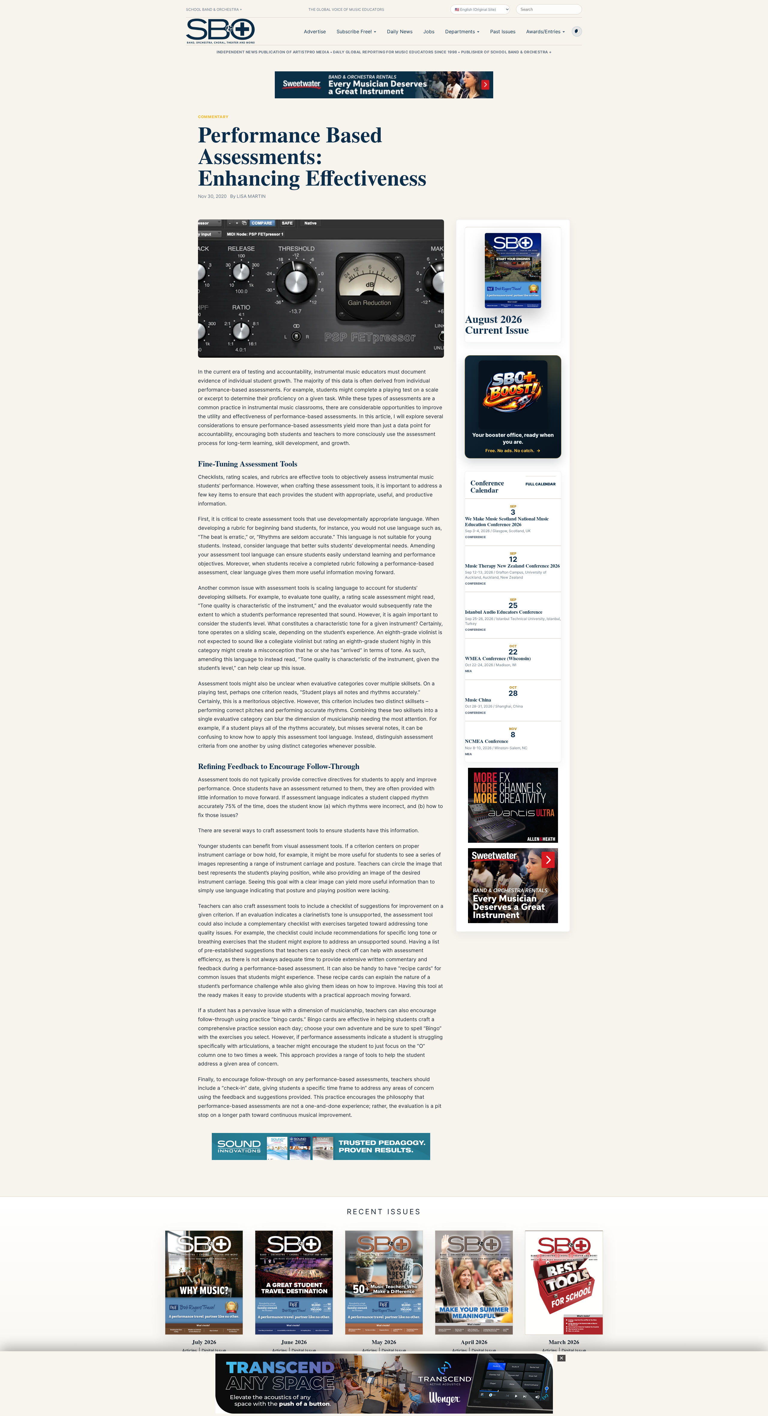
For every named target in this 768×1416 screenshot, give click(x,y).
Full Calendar (541, 484)
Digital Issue (214, 1350)
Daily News (399, 31)
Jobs (428, 31)
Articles (189, 1350)
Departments (460, 31)
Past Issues (502, 31)
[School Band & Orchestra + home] (220, 31)
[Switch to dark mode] (577, 31)
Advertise (315, 31)
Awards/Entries (543, 31)
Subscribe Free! (354, 31)
